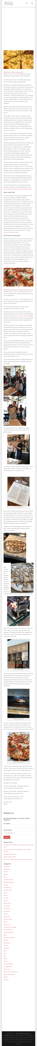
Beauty (5, 874)
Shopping (6, 948)
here (22, 470)
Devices (6, 885)
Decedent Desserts (9, 882)
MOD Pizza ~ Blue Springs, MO (13, 72)
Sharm (7, 74)
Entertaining (7, 887)
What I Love (7, 969)
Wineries (6, 980)
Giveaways (7, 911)
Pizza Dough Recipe (18, 507)
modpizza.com (14, 232)
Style (5, 956)
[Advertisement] (18, 26)
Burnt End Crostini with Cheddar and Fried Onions (18, 859)
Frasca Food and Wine (20, 316)
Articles (6, 872)
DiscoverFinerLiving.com (23, 1033)
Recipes (13, 76)
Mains (5, 935)
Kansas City (7, 924)
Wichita (6, 977)
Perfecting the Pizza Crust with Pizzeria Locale (18, 290)
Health (5, 914)
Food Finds (7, 906)
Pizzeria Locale (18, 299)
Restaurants (25, 293)
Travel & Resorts (8, 964)
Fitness (6, 901)
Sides (5, 951)
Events (5, 893)
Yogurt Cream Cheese (10, 857)
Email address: (8, 830)
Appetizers (7, 866)
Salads (5, 945)
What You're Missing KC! (23, 76)
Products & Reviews (9, 937)
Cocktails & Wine (8, 879)
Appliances (7, 869)
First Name (7, 823)
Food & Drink (22, 74)
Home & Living (8, 919)
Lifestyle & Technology (10, 927)
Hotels (5, 922)
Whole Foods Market (9, 974)
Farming (6, 898)
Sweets (6, 958)
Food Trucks (7, 908)
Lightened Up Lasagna (10, 854)
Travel (5, 961)
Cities (5, 877)
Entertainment (8, 890)
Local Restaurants (11, 293)
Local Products (8, 929)
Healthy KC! (7, 916)
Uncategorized (8, 966)
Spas (5, 953)
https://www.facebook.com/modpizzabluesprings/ (18, 189)
